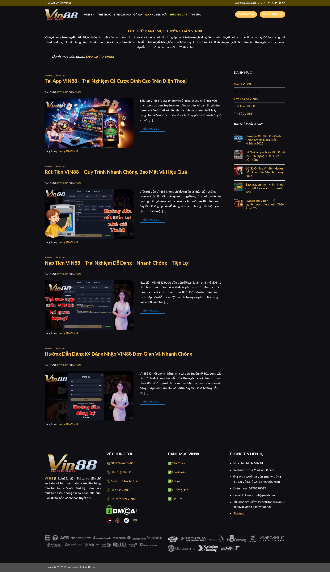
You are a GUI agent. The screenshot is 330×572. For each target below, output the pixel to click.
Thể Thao (104, 14)
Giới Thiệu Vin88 (122, 463)
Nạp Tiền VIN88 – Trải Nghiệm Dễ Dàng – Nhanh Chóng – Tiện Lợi (117, 263)
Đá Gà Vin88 (242, 84)
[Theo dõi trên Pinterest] (280, 3)
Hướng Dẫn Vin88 (55, 75)
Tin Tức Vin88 (243, 113)
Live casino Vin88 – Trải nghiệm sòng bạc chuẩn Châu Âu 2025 (264, 204)
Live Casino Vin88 (246, 99)
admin (77, 92)
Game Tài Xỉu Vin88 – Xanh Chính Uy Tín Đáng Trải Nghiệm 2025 (263, 139)
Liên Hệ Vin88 (120, 490)
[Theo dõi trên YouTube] (283, 3)
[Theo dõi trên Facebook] (269, 3)
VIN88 (88, 14)
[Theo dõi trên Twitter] (276, 3)
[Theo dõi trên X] (272, 3)
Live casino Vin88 (100, 56)
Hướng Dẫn (179, 14)
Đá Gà (137, 14)
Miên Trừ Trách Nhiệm (125, 481)
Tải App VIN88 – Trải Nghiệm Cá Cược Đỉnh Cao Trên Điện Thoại (116, 81)
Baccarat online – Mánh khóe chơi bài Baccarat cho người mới (264, 188)
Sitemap (238, 513)
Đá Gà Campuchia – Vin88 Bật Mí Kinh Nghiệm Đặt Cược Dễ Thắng (265, 155)
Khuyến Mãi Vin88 (123, 499)
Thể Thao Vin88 (244, 106)
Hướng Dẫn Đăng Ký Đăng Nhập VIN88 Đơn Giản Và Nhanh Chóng (118, 354)
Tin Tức (195, 14)
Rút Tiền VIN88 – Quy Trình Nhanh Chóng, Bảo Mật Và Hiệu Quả (116, 172)
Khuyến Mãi (158, 14)
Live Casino (122, 14)
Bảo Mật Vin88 (121, 472)
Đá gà (176, 481)
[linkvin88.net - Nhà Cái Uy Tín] (61, 14)
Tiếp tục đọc (152, 128)
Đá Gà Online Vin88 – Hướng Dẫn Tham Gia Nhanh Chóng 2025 (264, 171)
